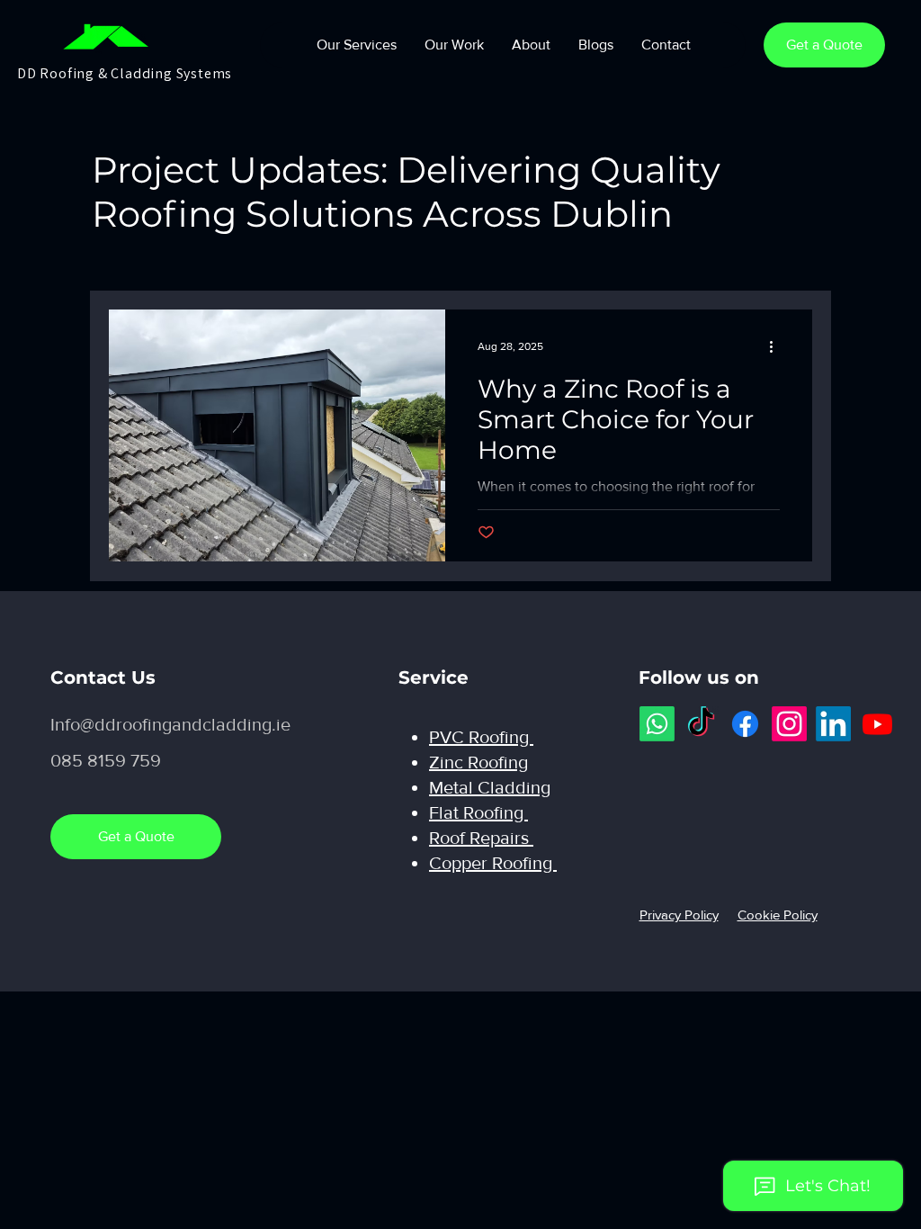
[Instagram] (789, 723)
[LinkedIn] (833, 723)
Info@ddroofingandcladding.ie (170, 724)
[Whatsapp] (657, 723)
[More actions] (777, 346)
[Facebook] (745, 723)
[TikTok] (701, 723)
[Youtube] (877, 723)
